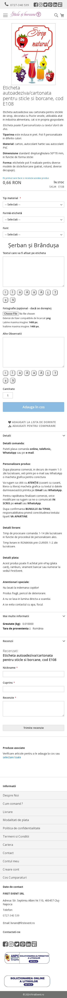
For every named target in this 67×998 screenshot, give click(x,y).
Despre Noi (11, 795)
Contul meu (11, 861)
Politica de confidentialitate (21, 828)
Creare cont (11, 869)
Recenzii (8, 641)
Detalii (7, 435)
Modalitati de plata (16, 820)
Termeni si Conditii (16, 836)
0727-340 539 (19, 5)
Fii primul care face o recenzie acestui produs (26, 178)
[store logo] (25, 14)
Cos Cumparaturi (15, 877)
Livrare (8, 812)
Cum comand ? (13, 804)
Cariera (8, 845)
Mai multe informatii (16, 616)
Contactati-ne (11, 932)
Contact (8, 853)
